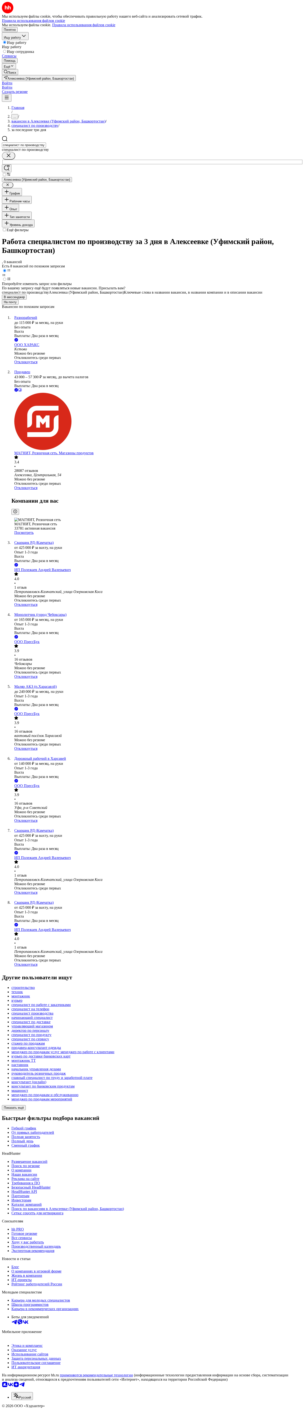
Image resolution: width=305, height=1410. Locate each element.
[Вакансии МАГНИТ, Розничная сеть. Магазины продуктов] (157, 422)
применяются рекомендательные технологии (96, 1375)
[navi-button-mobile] (6, 98)
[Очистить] (8, 156)
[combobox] (24, 145)
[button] (7, 83)
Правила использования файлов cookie (83, 25)
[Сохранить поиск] (6, 168)
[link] (10, 72)
